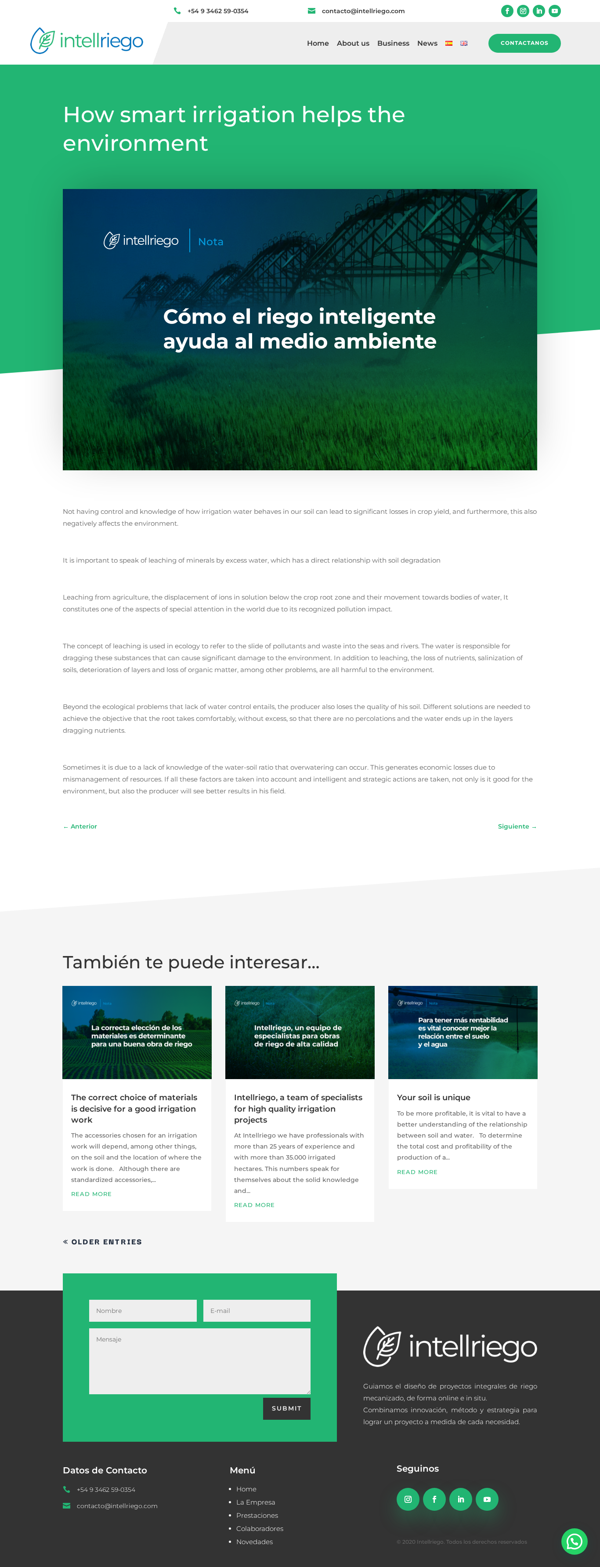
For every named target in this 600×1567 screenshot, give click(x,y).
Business (393, 43)
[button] (574, 1541)
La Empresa (255, 1502)
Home (318, 43)
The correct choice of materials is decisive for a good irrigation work (134, 1108)
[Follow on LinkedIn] (539, 11)
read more (91, 1193)
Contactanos (525, 43)
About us (353, 43)
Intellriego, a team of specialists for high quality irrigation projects (298, 1108)
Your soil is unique (433, 1097)
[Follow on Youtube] (555, 11)
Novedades (254, 1542)
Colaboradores (259, 1528)
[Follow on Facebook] (507, 11)
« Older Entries (103, 1241)
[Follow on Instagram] (523, 11)
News (427, 43)
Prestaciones (257, 1515)
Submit (287, 1408)
